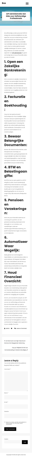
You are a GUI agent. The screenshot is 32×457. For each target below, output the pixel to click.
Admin (7, 328)
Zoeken (6, 439)
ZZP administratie (17, 53)
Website (6, 411)
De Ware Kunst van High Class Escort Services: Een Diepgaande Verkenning (14, 342)
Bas (4, 3)
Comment (7, 369)
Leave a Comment (20, 328)
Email (6, 402)
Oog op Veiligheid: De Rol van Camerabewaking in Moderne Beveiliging (16, 349)
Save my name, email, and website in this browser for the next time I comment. (16, 423)
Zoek (25, 442)
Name (6, 393)
